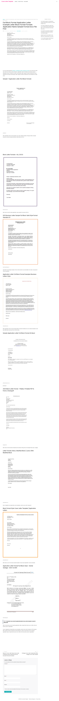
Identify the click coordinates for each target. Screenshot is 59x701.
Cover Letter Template (7, 1)
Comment (6, 663)
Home (4, 19)
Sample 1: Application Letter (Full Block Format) (20, 70)
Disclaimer (26, 1)
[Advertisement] (29, 11)
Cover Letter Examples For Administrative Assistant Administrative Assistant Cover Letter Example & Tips (48, 22)
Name (5, 676)
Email (5, 680)
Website (5, 684)
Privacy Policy (20, 1)
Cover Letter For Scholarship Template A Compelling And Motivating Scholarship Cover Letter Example (47, 32)
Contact (16, 1)
